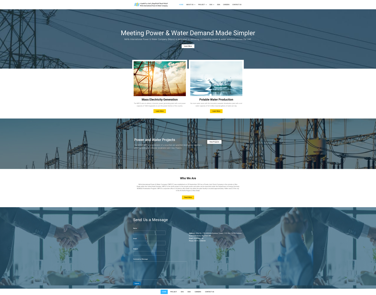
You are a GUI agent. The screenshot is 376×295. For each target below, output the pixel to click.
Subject (135, 249)
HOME (181, 4)
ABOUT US (189, 4)
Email (135, 238)
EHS (211, 4)
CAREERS (226, 4)
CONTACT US (236, 4)
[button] (191, 4)
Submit (137, 283)
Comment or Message (140, 259)
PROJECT (201, 4)
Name (135, 228)
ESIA (218, 4)
